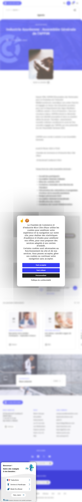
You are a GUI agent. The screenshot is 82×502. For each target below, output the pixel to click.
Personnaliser (41, 275)
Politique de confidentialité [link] (41, 280)
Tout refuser (41, 270)
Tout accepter (41, 265)
